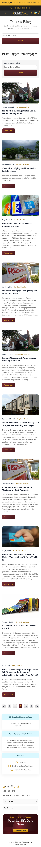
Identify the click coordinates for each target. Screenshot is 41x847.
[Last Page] (37, 706)
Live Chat (22, 762)
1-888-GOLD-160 (21, 8)
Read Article (8, 131)
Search (20, 41)
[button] (20, 801)
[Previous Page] (9, 706)
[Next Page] (31, 706)
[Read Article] (20, 93)
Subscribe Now (21, 831)
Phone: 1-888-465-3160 (22, 770)
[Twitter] (9, 791)
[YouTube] (13, 791)
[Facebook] (4, 791)
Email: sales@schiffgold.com (22, 766)
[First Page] (4, 706)
